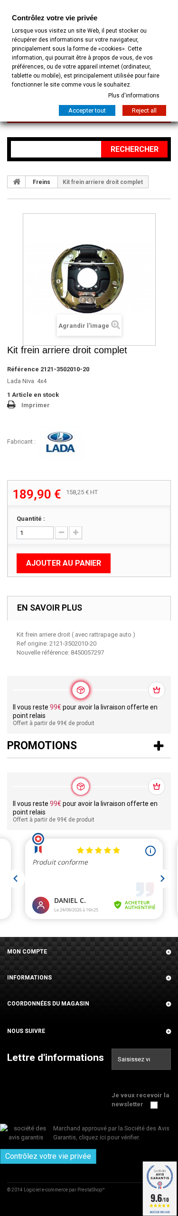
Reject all (144, 110)
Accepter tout (87, 110)
